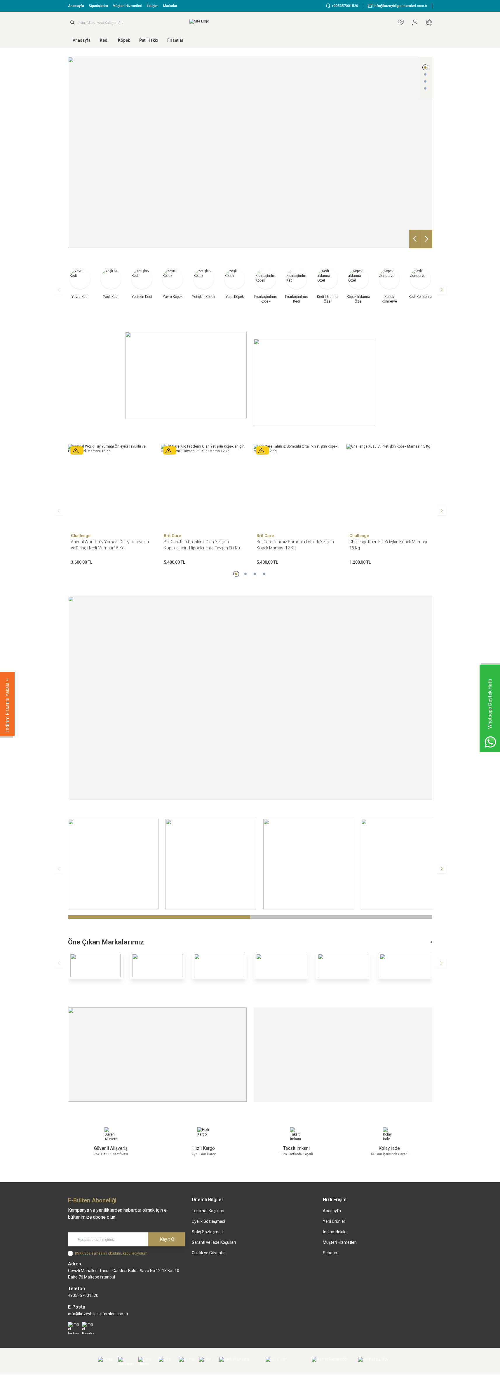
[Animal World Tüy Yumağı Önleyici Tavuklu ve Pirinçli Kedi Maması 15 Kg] (92, 487)
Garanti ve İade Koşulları (214, 1242)
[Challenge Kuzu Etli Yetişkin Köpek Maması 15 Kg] (371, 487)
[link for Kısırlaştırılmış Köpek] (266, 285)
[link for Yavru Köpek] (173, 283)
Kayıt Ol (167, 1239)
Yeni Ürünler (334, 1221)
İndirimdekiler (335, 1231)
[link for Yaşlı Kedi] (111, 283)
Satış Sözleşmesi (208, 1231)
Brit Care (153, 535)
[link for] (186, 375)
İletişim (152, 6)
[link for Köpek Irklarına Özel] (358, 285)
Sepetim (331, 1252)
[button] (425, 67)
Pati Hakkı (148, 40)
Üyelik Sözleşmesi (208, 1221)
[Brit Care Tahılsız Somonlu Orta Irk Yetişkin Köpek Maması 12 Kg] (278, 487)
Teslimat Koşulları (208, 1210)
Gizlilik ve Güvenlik (208, 1252)
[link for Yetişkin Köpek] (204, 283)
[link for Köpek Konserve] (389, 285)
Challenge (62, 535)
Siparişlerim (98, 6)
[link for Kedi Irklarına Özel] (327, 285)
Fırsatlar (175, 40)
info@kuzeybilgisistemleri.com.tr (98, 1313)
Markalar (170, 6)
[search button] (72, 22)
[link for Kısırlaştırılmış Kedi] (297, 285)
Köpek (124, 40)
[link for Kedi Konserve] (420, 283)
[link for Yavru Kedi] (80, 283)
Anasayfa (76, 6)
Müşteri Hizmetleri (127, 6)
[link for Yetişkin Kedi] (142, 283)
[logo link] (224, 22)
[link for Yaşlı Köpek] (235, 283)
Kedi (104, 40)
